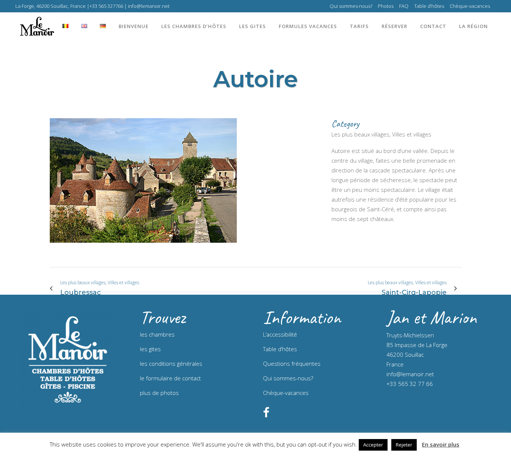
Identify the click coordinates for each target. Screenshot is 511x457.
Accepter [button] (373, 444)
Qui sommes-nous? (351, 6)
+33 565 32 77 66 (409, 383)
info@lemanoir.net (410, 374)
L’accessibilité (280, 334)
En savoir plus (440, 444)
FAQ (404, 6)
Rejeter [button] (404, 444)
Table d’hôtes (429, 6)
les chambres (157, 334)
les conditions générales (171, 363)
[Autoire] (143, 247)
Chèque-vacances (470, 6)
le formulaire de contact (170, 378)
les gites (150, 349)
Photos (386, 6)
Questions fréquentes (292, 363)
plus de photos (159, 392)
